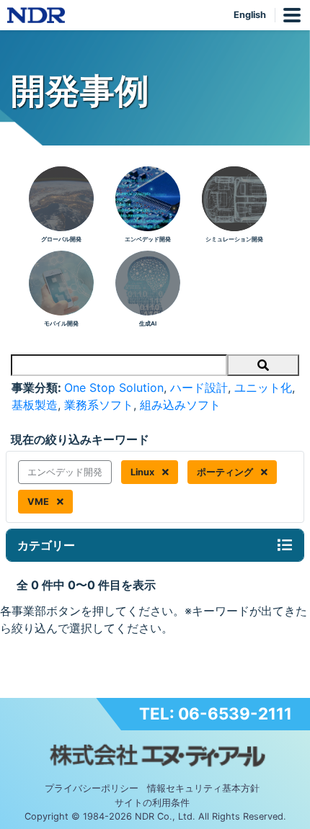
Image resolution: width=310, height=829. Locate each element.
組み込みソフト (180, 405)
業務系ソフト (98, 405)
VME (39, 501)
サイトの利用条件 (152, 802)
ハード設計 (199, 387)
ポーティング (226, 472)
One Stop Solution (114, 387)
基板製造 (35, 405)
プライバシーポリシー (91, 788)
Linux (143, 472)
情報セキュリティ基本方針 (203, 788)
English (250, 14)
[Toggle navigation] (285, 545)
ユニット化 (263, 387)
